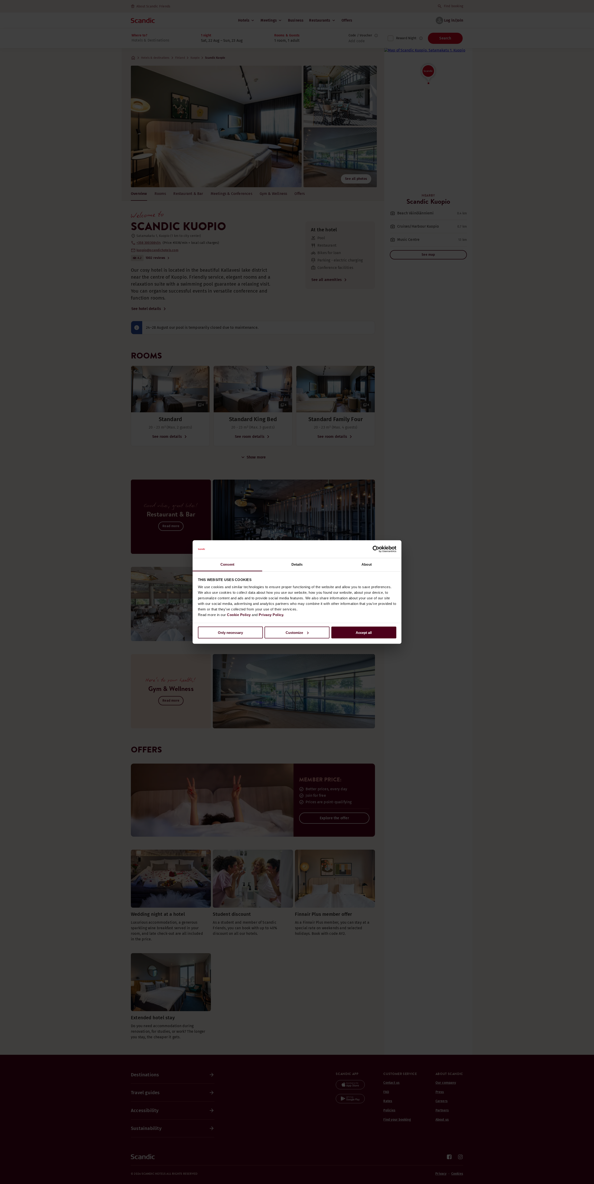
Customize (294, 632)
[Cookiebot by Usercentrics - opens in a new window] (376, 549)
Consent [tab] (227, 564)
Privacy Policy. (271, 615)
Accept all (364, 632)
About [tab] (367, 564)
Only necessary (230, 632)
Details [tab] (297, 564)
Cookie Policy (239, 615)
